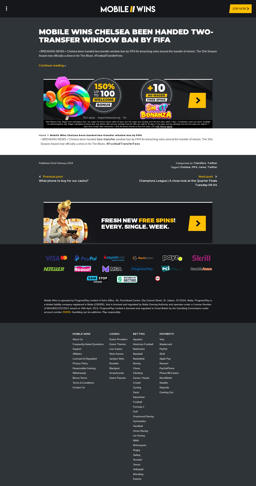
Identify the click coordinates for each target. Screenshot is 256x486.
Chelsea (185, 167)
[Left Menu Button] (6, 8)
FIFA (194, 167)
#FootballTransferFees (123, 143)
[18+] (157, 278)
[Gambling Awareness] (201, 268)
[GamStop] (97, 279)
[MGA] (112, 268)
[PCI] (171, 268)
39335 (66, 312)
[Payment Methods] (55, 258)
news (202, 167)
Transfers (199, 163)
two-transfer (106, 139)
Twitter (212, 163)
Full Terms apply (164, 126)
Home (42, 135)
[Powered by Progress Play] (142, 268)
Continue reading (52, 65)
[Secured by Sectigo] (127, 279)
